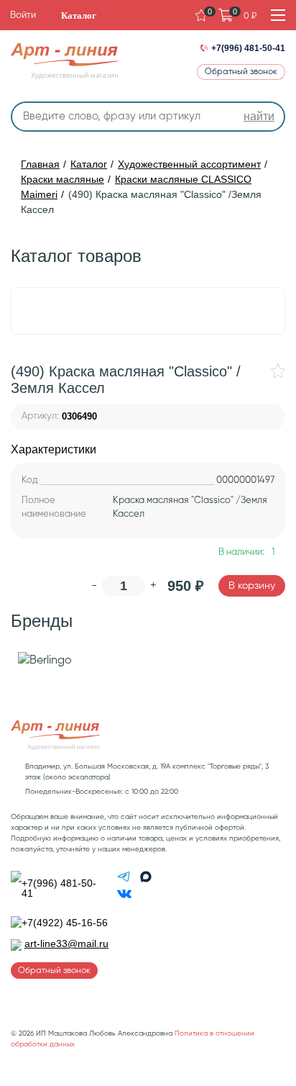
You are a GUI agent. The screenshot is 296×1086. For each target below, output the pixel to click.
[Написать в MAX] (146, 880)
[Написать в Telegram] (125, 880)
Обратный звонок (241, 72)
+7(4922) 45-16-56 (65, 922)
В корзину (251, 586)
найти (259, 116)
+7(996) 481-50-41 (248, 48)
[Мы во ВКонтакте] (124, 897)
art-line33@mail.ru (66, 943)
